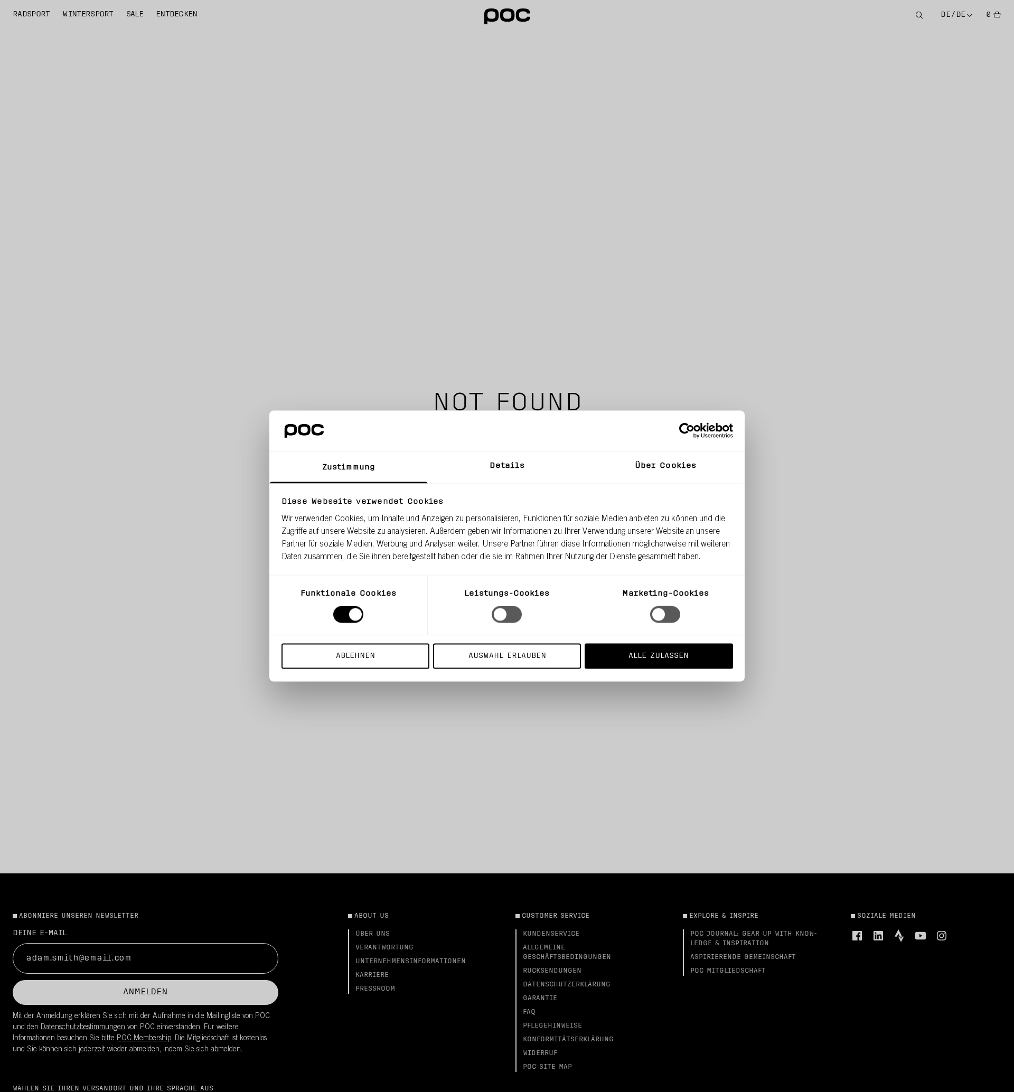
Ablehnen (355, 656)
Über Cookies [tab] (665, 465)
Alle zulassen (658, 656)
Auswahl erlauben (507, 656)
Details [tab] (507, 465)
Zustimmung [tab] (348, 467)
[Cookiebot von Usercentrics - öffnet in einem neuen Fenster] (687, 431)
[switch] (507, 614)
